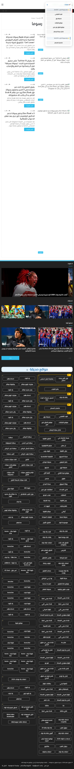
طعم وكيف (63, 506)
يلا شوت (27, 378)
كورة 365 (27, 488)
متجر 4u (63, 642)
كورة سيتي (10, 488)
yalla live (19, 522)
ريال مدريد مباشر (27, 389)
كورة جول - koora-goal (27, 539)
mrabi (31, 34)
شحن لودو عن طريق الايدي (46, 677)
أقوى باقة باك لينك (47, 733)
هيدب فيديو (46, 495)
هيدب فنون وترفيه (63, 589)
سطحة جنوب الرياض (27, 453)
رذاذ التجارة (46, 500)
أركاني (63, 511)
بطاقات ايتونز (47, 683)
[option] (37, 282)
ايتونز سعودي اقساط (63, 614)
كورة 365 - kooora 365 (27, 571)
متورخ (63, 478)
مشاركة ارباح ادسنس (46, 378)
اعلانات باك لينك (63, 751)
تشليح (27, 459)
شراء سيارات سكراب (10, 459)
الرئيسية (38, 18)
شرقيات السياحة (47, 517)
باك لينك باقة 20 (47, 727)
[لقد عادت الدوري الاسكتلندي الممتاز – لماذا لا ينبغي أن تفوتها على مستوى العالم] (13, 311)
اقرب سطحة (10, 453)
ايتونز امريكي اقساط (46, 657)
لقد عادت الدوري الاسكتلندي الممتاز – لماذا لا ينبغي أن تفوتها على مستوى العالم (41, 10)
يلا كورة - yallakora (10, 562)
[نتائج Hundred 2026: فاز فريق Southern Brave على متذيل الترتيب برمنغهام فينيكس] (61, 311)
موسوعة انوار (63, 522)
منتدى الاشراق (46, 557)
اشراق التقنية (47, 438)
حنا (63, 705)
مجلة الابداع (47, 484)
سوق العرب (63, 727)
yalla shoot (10, 378)
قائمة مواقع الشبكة (41, 762)
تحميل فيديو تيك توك (10, 707)
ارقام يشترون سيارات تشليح (27, 473)
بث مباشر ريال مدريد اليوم (10, 495)
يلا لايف (18, 501)
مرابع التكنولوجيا (47, 445)
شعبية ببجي (63, 683)
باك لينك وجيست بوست (63, 571)
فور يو (47, 663)
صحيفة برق (46, 416)
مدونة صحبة (63, 517)
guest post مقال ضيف (46, 721)
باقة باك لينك (63, 397)
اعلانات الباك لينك (47, 542)
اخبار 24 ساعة (46, 583)
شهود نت (47, 506)
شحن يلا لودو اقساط (46, 614)
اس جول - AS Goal (11, 570)
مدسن (47, 478)
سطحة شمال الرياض (27, 448)
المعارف (63, 495)
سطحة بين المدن (27, 442)
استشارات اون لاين (47, 489)
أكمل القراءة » (29, 53)
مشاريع (47, 746)
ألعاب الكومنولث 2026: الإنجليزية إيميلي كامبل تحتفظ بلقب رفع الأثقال (45, 295)
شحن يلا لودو (63, 676)
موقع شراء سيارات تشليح (10, 465)
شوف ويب (46, 451)
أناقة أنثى (47, 473)
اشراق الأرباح (47, 522)
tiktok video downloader (10, 715)
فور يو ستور (46, 636)
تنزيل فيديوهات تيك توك (27, 715)
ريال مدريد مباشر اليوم (27, 510)
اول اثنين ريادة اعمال (63, 379)
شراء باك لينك (63, 531)
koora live (10, 546)
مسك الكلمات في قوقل (63, 439)
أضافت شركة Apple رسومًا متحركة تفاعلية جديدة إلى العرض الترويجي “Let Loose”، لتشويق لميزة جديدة (20, 40)
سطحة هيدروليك (10, 442)
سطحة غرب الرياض (10, 448)
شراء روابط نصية (63, 537)
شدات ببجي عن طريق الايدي (46, 643)
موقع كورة (19, 623)
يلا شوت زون (27, 693)
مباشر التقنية (47, 511)
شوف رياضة (47, 563)
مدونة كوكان (46, 462)
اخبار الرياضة (63, 557)
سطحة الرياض (27, 436)
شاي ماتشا (63, 711)
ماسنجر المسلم (55, 408)
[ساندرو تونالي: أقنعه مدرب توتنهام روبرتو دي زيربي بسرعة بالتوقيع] (37, 311)
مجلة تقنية (63, 578)
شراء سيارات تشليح (27, 464)
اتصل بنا (4, 765)
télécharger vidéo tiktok (19, 721)
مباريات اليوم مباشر (27, 384)
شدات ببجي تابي (47, 603)
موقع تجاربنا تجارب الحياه (47, 739)
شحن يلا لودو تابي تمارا (47, 651)
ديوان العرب (63, 746)
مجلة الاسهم (63, 456)
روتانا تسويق (63, 484)
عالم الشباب (55, 389)
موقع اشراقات (63, 422)
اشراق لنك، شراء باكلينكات (63, 543)
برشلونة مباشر (10, 384)
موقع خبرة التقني (63, 473)
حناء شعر (47, 700)
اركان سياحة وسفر (55, 429)
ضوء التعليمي (63, 416)
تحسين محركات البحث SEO (46, 398)
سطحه (10, 437)
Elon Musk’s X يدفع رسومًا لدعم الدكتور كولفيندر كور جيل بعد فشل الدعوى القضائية (19, 116)
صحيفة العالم (47, 589)
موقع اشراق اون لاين (46, 423)
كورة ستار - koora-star (10, 532)
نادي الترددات (63, 489)
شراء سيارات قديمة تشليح (19, 480)
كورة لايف (27, 587)
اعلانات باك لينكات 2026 (18, 679)
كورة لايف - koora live (27, 654)
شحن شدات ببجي (63, 668)
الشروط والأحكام (26, 765)
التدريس (63, 550)
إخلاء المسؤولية (37, 765)
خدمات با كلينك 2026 (63, 738)
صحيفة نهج (63, 467)
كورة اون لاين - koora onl (27, 563)
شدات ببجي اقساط (63, 597)
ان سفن (63, 445)
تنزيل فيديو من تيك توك (27, 707)
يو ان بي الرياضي (47, 578)
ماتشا (47, 705)
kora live (10, 581)
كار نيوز (47, 467)
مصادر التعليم (47, 570)
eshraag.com (24, 762)
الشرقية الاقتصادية (47, 456)
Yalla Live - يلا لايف (10, 557)
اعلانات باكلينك (46, 751)
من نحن (46, 765)
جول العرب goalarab (27, 494)
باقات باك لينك (46, 537)
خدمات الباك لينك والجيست (63, 720)
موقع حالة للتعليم (63, 583)
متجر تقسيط (47, 625)
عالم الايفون (63, 462)
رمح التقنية (63, 500)
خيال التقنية (63, 451)
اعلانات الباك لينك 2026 (63, 564)
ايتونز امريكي (47, 609)
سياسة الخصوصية (13, 765)
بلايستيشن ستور (63, 689)
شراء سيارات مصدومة (10, 473)
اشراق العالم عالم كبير (46, 551)
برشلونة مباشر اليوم (10, 510)
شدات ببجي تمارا (47, 598)
